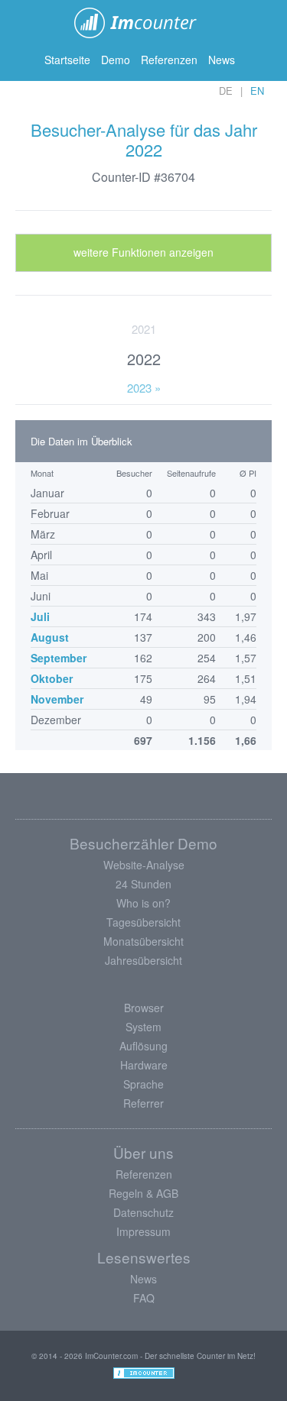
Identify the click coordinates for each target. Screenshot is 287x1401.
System (143, 1026)
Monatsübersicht (143, 941)
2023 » (144, 388)
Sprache (143, 1084)
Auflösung (143, 1045)
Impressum (143, 1231)
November (57, 699)
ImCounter (143, 23)
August (50, 637)
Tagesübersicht (143, 922)
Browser (144, 1007)
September (58, 657)
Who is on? (143, 903)
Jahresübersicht (143, 960)
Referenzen (169, 59)
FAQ (144, 1298)
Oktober (52, 678)
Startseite (67, 59)
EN (257, 90)
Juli (40, 616)
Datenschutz (143, 1212)
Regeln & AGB (143, 1193)
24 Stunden (143, 883)
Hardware (144, 1065)
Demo (115, 59)
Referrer (143, 1103)
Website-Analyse (143, 864)
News (221, 59)
